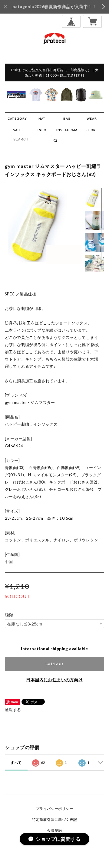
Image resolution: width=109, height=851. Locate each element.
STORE (92, 130)
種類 (9, 615)
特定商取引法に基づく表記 (54, 819)
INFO (42, 130)
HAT (42, 118)
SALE (17, 130)
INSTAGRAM (67, 130)
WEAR (92, 118)
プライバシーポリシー (54, 808)
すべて (16, 762)
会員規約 (54, 830)
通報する (13, 709)
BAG (67, 118)
